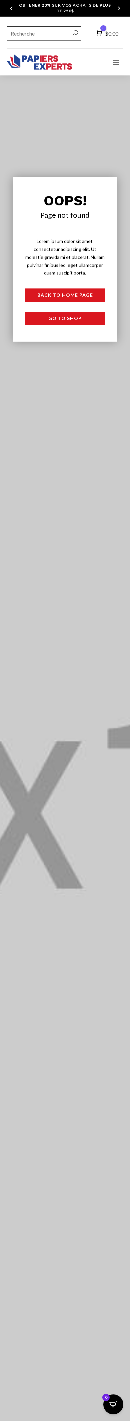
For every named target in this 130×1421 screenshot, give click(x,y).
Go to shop (65, 318)
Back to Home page (65, 295)
